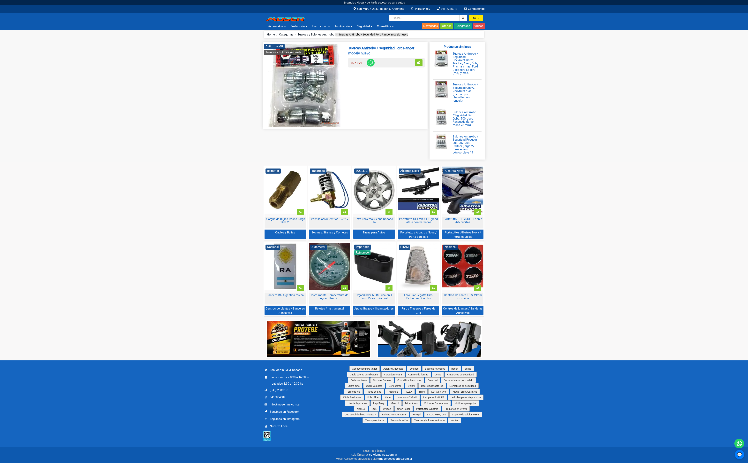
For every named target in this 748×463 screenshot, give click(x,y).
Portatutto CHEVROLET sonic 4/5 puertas (463, 220)
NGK (374, 408)
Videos (478, 26)
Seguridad (363, 26)
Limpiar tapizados (357, 403)
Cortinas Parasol (382, 380)
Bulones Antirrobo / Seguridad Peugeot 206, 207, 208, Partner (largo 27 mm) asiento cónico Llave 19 (465, 144)
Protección (297, 26)
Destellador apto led (432, 385)
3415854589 (421, 9)
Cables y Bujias (285, 232)
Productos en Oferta (456, 408)
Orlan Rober (403, 408)
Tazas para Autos (374, 232)
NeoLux (361, 408)
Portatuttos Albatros (427, 408)
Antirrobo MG (274, 46)
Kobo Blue (372, 397)
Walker (455, 420)
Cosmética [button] (384, 26)
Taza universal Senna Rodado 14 (374, 220)
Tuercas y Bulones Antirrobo (316, 34)
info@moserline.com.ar (285, 404)
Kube (388, 397)
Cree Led (433, 380)
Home (271, 34)
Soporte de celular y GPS (465, 414)
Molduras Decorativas (436, 403)
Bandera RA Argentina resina (285, 295)
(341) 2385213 (279, 390)
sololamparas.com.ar (383, 454)
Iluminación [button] (342, 26)
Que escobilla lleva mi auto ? (360, 414)
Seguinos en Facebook (284, 411)
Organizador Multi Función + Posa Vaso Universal (374, 296)
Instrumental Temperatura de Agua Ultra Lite (329, 296)
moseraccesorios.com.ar (395, 458)
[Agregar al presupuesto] (419, 62)
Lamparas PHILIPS (433, 397)
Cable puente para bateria (364, 374)
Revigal (417, 414)
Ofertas (447, 26)
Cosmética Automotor (409, 380)
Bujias (468, 368)
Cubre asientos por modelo (458, 380)
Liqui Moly (378, 403)
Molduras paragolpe (465, 403)
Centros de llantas (418, 374)
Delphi (411, 385)
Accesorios (275, 26)
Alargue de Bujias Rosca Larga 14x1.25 (285, 220)
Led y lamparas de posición (466, 397)
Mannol (395, 403)
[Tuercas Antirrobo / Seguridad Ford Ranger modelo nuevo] (304, 85)
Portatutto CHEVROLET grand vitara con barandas (418, 220)
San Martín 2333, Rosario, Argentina (380, 9)
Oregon (387, 408)
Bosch (454, 368)
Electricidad (319, 26)
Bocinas (414, 368)
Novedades (430, 26)
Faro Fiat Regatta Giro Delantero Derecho (418, 296)
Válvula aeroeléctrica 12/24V (329, 219)
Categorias (286, 34)
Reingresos (463, 26)
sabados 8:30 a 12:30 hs (287, 383)
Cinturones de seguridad (460, 374)
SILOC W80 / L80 (436, 414)
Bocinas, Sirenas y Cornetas (329, 232)
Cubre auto (354, 385)
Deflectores (395, 385)
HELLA (408, 391)
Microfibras (411, 403)
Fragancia (392, 391)
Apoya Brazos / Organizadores (374, 308)
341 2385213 (448, 9)
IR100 (421, 391)
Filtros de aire (373, 391)
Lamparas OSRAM (407, 397)
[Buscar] (463, 18)
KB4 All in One (438, 391)
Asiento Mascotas (393, 368)
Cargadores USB (393, 374)
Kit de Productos (352, 397)
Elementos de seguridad (462, 385)
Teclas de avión (399, 420)
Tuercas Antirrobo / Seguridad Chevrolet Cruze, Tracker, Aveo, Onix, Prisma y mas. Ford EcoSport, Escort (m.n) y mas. (465, 63)
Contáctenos (476, 9)
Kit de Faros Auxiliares (465, 391)
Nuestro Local (279, 426)
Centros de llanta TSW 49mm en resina (463, 296)
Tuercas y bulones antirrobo (429, 420)
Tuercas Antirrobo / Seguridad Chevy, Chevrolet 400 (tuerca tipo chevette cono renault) (465, 92)
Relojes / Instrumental (329, 308)
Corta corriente (359, 380)
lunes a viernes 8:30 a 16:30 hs (290, 377)
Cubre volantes (374, 385)
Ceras (438, 374)
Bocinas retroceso (435, 368)
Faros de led (353, 391)
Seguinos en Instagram (285, 418)
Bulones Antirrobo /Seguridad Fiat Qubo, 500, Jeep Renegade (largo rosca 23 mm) (464, 119)
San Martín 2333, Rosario (286, 370)
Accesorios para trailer (364, 368)
